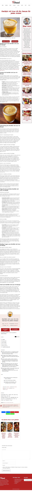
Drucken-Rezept (15, 41)
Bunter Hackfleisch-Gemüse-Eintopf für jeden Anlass (10, 435)
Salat (22, 5)
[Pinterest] (14, 412)
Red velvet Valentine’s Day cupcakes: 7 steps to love (26, 95)
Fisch (29, 5)
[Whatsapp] (10, 414)
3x (18, 336)
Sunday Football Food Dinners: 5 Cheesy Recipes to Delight (27, 73)
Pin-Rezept (15, 329)
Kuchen (6, 5)
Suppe (18, 5)
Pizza (10, 5)
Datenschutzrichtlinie (18, 480)
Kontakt (16, 483)
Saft (25, 5)
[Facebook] (5, 412)
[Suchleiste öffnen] (16, 7)
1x (15, 336)
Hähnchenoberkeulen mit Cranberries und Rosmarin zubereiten (16, 435)
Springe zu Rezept (5, 41)
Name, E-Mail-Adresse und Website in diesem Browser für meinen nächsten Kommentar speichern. (15, 468)
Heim (2, 5)
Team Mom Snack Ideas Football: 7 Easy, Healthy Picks (26, 62)
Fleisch (14, 5)
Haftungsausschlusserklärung (19, 479)
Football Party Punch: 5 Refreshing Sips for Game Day (26, 84)
